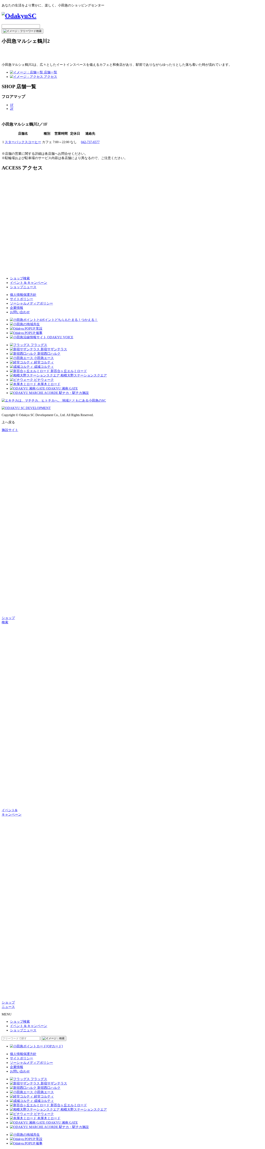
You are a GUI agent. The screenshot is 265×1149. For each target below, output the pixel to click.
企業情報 (16, 307)
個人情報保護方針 (23, 294)
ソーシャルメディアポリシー (31, 303)
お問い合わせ (20, 312)
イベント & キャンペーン (28, 282)
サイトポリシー (21, 299)
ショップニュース (23, 287)
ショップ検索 (20, 278)
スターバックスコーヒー (23, 142)
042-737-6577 (90, 142)
